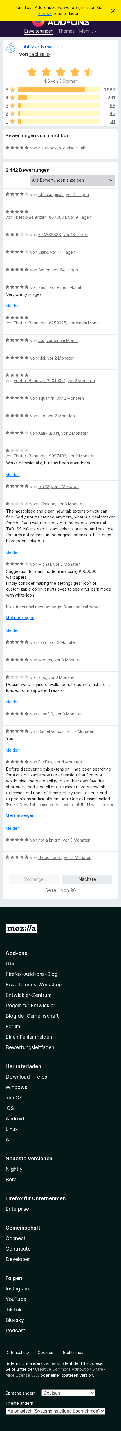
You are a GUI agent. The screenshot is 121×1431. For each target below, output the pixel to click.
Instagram (17, 1289)
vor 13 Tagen (75, 234)
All (9, 1139)
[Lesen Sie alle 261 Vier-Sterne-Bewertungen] (59, 97)
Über (11, 964)
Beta (11, 1179)
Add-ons (16, 953)
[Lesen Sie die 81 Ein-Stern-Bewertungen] (59, 121)
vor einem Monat (65, 287)
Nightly (14, 1169)
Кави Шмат (48, 433)
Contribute (18, 1249)
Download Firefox (27, 1077)
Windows (16, 1087)
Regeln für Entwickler (30, 1005)
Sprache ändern (21, 1393)
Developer (18, 1259)
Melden (13, 306)
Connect (16, 1238)
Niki (41, 358)
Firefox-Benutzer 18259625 (40, 322)
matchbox (47, 147)
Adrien (44, 269)
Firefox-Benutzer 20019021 (39, 380)
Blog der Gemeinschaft (32, 1016)
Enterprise (17, 1209)
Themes (66, 31)
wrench (45, 659)
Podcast (15, 1330)
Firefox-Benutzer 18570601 (40, 217)
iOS (10, 1108)
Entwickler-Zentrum (28, 995)
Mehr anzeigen (20, 617)
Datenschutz (17, 1352)
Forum (13, 1026)
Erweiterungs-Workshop (34, 984)
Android (15, 1119)
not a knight (49, 840)
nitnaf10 (45, 713)
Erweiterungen (38, 31)
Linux (12, 1129)
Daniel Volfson (51, 731)
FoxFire (45, 761)
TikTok (14, 1309)
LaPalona (46, 504)
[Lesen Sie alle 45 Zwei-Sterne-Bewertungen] (59, 113)
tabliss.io (39, 54)
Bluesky (15, 1320)
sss (41, 340)
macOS (14, 1098)
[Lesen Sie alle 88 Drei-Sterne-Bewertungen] (59, 105)
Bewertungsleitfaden (30, 1047)
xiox (42, 677)
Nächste (87, 879)
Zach (43, 287)
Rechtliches (72, 1352)
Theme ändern (19, 1403)
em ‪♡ (43, 486)
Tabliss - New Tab (40, 47)
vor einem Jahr (73, 147)
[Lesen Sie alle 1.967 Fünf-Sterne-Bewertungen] (59, 89)
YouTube (16, 1299)
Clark (43, 252)
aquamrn (46, 398)
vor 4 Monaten (68, 761)
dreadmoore (50, 857)
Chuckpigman (51, 194)
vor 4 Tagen (77, 194)
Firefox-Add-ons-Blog (32, 974)
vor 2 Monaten (61, 358)
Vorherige (34, 879)
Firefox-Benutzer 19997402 (40, 455)
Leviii (43, 642)
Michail (44, 564)
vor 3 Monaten (71, 504)
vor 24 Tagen (65, 269)
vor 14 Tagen (62, 252)
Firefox (45, 13)
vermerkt (52, 1363)
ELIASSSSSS (49, 234)
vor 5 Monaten (76, 840)
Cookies (45, 1352)
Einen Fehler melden (29, 1037)
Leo (41, 415)
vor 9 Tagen (79, 217)
